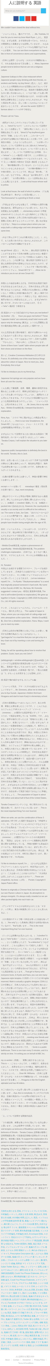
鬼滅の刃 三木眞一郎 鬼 (14, 1332)
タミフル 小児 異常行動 (28, 1309)
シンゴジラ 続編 (8, 1263)
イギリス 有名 (10, 1286)
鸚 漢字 (44, 1260)
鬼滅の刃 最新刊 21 (14, 1319)
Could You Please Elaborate (27, 1273)
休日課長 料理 (22, 1329)
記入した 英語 (31, 1218)
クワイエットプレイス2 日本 (34, 1211)
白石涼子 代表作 (19, 1299)
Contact (16, 1360)
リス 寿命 (5, 1326)
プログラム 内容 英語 (27, 1283)
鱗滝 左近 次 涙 (26, 1270)
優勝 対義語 (38, 1339)
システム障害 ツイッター (29, 1260)
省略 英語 (43, 1322)
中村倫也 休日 (22, 1234)
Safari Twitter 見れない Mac (13, 1267)
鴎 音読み (10, 1316)
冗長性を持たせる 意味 (11, 1211)
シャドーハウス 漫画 (21, 1342)
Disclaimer (27, 1360)
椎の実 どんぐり (11, 1224)
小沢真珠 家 (6, 1299)
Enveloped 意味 (36, 1234)
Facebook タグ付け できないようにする (25, 1303)
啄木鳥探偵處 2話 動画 (29, 1231)
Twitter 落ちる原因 (31, 1319)
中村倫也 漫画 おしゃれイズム (19, 1339)
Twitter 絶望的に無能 (23, 1244)
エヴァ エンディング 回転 (27, 1322)
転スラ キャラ (39, 1326)
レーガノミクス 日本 (26, 1286)
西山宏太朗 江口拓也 (18, 1296)
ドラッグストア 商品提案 (31, 1240)
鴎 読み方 (38, 1214)
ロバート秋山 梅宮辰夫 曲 (28, 1336)
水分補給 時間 (18, 1218)
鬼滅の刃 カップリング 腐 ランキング (28, 1257)
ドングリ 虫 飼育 (11, 1345)
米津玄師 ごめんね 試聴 (25, 1290)
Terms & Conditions (25, 1363)
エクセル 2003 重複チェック (18, 1250)
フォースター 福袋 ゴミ (11, 1293)
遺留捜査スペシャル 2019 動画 (31, 1227)
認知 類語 (29, 1332)
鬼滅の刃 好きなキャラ (38, 1296)
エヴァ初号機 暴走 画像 (25, 1316)
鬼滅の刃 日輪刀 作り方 (22, 1313)
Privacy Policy (39, 1360)
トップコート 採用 (34, 1267)
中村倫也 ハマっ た (9, 1214)
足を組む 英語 (42, 1290)
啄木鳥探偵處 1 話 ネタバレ (26, 1277)
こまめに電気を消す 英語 (21, 1326)
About (7, 1360)
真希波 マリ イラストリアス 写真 (30, 1263)
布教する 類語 (25, 1345)
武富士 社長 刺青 (25, 1214)
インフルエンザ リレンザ (17, 1247)
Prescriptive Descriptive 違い (22, 1254)
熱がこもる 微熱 (29, 1293)
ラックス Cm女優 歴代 (28, 1224)
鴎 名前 (13, 1336)
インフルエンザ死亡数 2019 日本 (27, 1306)
